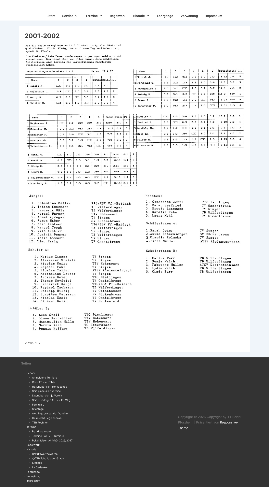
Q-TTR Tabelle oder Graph (48, 458)
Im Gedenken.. (41, 467)
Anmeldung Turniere (44, 377)
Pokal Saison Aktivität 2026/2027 (52, 440)
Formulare (38, 404)
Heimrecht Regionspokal (47, 418)
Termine (91, 16)
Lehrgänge (165, 16)
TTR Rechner (40, 422)
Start (51, 16)
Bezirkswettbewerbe (45, 453)
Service (67, 16)
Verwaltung (189, 16)
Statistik (37, 462)
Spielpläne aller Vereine (46, 391)
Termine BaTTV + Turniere (48, 435)
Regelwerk (117, 16)
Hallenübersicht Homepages (49, 386)
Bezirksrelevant (41, 431)
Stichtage (38, 408)
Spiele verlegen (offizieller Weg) (51, 400)
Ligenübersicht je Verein (47, 395)
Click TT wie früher (43, 382)
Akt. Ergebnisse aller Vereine (50, 413)
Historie (139, 16)
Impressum (213, 16)
